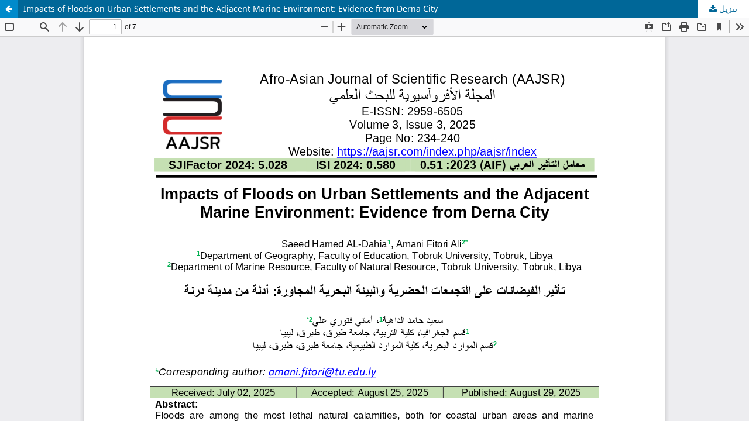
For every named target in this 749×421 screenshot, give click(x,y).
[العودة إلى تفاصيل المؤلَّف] (9, 9)
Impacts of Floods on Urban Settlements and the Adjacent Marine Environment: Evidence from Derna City (230, 8)
